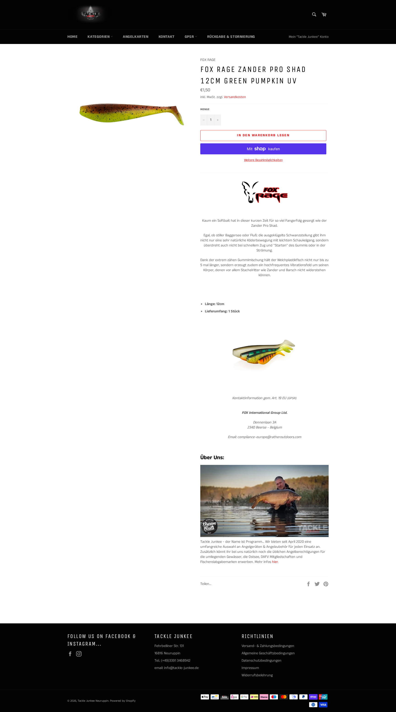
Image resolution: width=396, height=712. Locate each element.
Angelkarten (135, 36)
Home (72, 36)
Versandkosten (235, 97)
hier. (275, 562)
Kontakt (167, 36)
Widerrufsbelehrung (257, 675)
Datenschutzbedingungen (261, 660)
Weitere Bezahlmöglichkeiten (263, 160)
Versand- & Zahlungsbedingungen (268, 646)
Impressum (250, 668)
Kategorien (99, 36)
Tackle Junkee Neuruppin (93, 701)
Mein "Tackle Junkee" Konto (309, 36)
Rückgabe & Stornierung (231, 36)
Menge (204, 109)
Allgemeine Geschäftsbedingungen (268, 653)
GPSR (190, 36)
